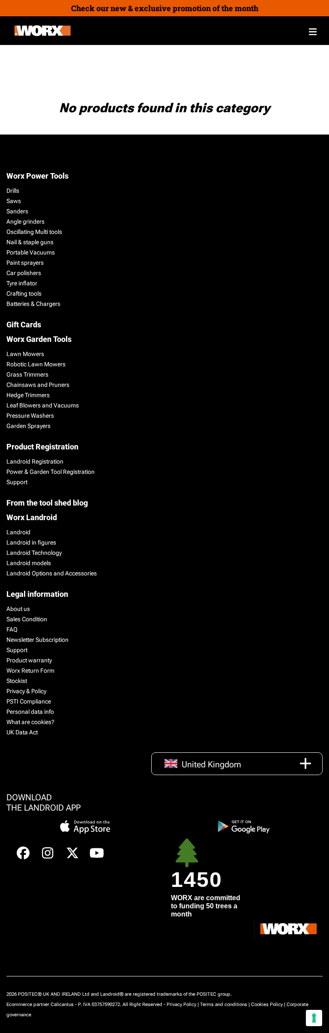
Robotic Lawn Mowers (36, 364)
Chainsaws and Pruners (37, 384)
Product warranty (29, 660)
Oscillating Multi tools (34, 231)
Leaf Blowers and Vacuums (42, 405)
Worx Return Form (30, 670)
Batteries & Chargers (33, 303)
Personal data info (30, 711)
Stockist (16, 680)
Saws (13, 201)
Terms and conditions (223, 1004)
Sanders (17, 211)
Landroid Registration (34, 461)
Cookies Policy (267, 1004)
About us (18, 608)
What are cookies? (30, 722)
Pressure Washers (30, 415)
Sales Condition (26, 619)
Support (16, 482)
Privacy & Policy (26, 691)
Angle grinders (25, 221)
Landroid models (28, 563)
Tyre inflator (21, 283)
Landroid (18, 532)
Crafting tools (24, 293)
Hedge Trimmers (28, 395)
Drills (12, 190)
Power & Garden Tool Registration (50, 471)
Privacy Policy (181, 1004)
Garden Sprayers (28, 425)
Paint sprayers (25, 262)
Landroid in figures (31, 542)
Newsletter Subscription (37, 639)
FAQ (12, 629)
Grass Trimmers (27, 374)
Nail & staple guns (30, 242)
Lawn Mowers (25, 353)
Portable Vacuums (30, 252)
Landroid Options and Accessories (51, 573)
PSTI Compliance (28, 701)
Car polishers (23, 272)
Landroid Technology (34, 552)
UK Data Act (22, 732)
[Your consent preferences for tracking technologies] (314, 1018)
